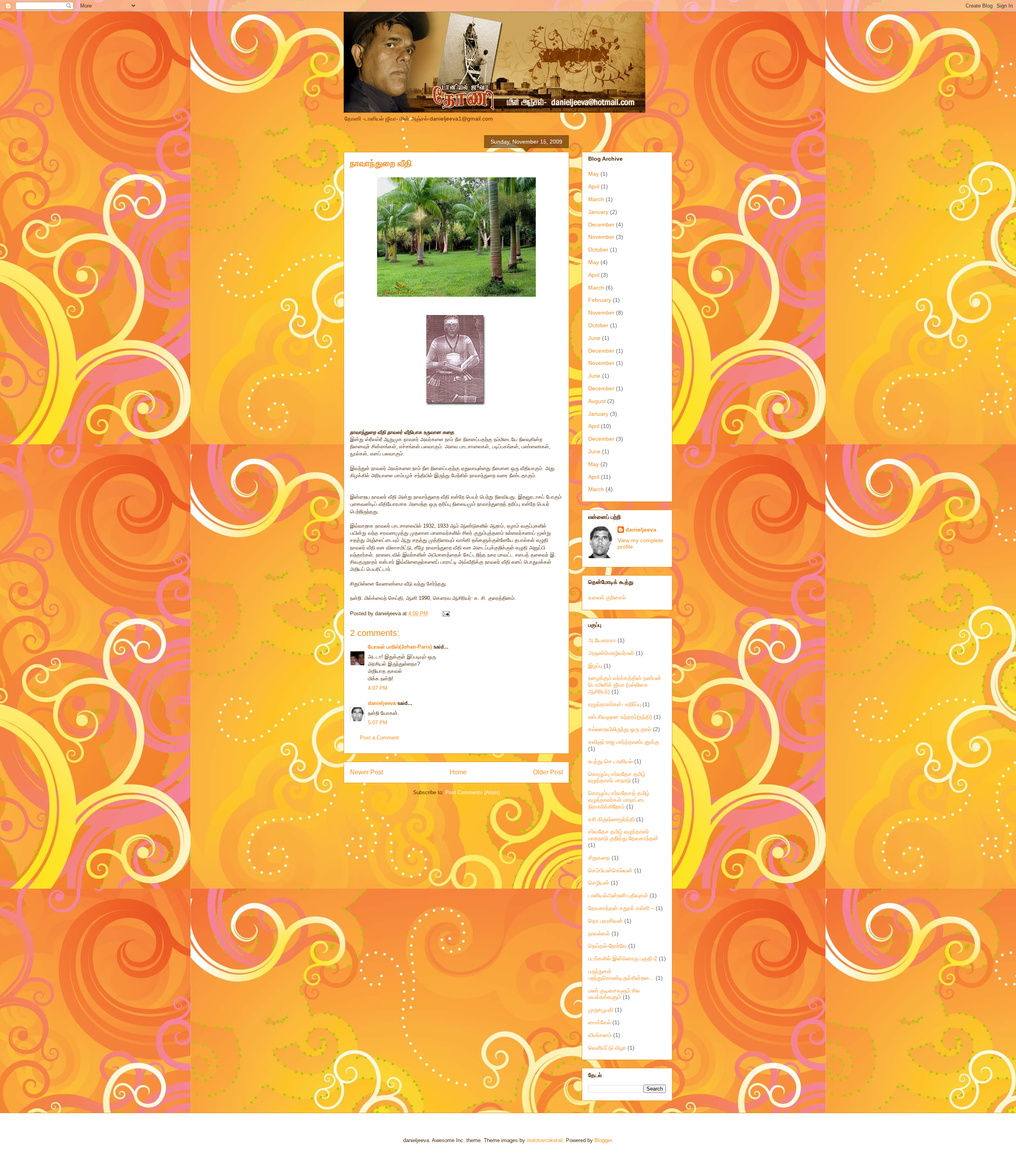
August (597, 401)
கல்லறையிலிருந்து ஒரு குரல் (619, 729)
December (601, 224)
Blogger (603, 1140)
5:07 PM (377, 723)
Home (458, 772)
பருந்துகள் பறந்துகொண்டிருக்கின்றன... (621, 974)
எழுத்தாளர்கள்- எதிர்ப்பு (614, 704)
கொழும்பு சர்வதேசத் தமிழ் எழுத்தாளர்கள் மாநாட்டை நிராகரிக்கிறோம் (618, 800)
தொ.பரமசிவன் (605, 921)
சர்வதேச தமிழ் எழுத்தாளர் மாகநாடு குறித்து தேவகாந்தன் (623, 834)
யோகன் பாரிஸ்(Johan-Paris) (400, 647)
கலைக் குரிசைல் (607, 597)
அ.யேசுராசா (602, 640)
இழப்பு (595, 665)
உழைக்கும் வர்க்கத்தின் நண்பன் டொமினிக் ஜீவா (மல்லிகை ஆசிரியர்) (624, 685)
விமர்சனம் (600, 1035)
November (601, 237)
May (593, 174)
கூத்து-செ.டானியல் (610, 761)
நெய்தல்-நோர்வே (607, 946)
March (596, 199)
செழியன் (598, 882)
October (598, 249)
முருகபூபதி (600, 1009)
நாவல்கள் (599, 933)
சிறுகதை (599, 858)
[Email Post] (445, 613)
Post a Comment (379, 738)
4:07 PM (377, 688)
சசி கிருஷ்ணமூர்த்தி (611, 819)
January (598, 212)
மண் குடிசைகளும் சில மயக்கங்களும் (614, 993)
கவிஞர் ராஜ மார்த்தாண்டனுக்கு (623, 742)
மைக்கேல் (599, 1022)
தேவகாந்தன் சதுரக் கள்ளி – (621, 908)
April (593, 186)
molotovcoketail (545, 1140)
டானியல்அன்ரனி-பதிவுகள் (618, 895)
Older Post (548, 772)
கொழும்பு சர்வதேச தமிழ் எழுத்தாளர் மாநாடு (616, 777)
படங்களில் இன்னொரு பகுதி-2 (622, 958)
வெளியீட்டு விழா (607, 1048)
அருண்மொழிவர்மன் (611, 653)
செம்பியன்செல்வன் (610, 870)
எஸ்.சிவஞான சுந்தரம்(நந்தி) (620, 717)
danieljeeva (382, 703)
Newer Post (366, 772)
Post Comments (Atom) (472, 792)
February (599, 300)
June (594, 338)
